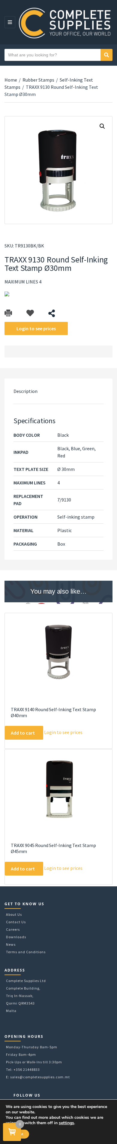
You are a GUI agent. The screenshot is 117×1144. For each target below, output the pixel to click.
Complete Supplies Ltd (26, 980)
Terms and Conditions (26, 952)
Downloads (16, 937)
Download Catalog (8, 313)
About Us (14, 914)
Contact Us (16, 922)
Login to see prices (36, 328)
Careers (13, 929)
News (11, 944)
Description (26, 391)
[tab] (59, 391)
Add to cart (23, 733)
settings (66, 1123)
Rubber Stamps (38, 80)
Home (10, 80)
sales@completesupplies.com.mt (40, 1077)
